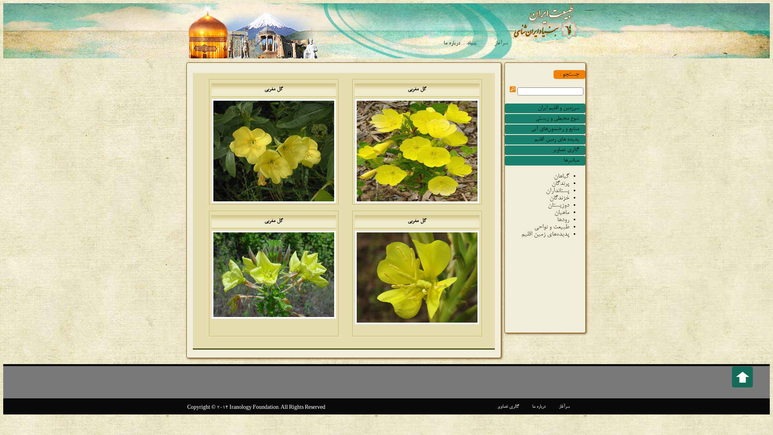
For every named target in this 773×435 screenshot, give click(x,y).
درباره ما (452, 43)
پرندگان (560, 183)
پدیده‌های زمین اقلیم (545, 234)
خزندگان (559, 198)
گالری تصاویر (566, 150)
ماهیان (561, 212)
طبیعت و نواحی (551, 227)
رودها (563, 220)
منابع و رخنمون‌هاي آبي (555, 129)
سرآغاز (501, 43)
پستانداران (557, 191)
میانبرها (571, 160)
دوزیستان (558, 205)
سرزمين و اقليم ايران (558, 108)
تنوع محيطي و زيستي (557, 119)
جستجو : (569, 74)
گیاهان (561, 176)
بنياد (471, 43)
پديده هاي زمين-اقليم (556, 140)
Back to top (742, 377)
